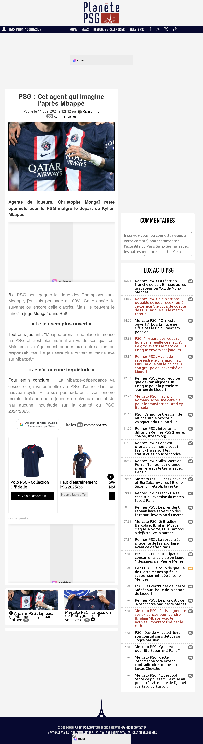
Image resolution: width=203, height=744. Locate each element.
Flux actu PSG (157, 270)
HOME (73, 29)
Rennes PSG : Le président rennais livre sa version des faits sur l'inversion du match (159, 511)
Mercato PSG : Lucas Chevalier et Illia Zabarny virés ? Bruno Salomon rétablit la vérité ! (160, 482)
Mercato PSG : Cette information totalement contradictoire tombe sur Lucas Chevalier (156, 663)
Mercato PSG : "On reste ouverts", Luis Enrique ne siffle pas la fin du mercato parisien (157, 326)
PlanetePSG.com (84, 727)
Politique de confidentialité (112, 733)
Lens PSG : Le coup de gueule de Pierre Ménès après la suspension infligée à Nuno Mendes (160, 573)
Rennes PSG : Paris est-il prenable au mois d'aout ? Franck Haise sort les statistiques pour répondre (158, 448)
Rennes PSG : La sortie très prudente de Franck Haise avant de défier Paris (157, 543)
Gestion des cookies (144, 733)
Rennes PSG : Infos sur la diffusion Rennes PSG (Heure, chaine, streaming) (160, 432)
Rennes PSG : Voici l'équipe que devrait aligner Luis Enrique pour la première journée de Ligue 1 (157, 384)
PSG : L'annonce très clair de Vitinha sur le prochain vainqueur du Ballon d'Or (158, 418)
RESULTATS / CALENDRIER (109, 29)
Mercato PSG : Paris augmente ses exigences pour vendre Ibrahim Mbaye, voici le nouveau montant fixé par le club (160, 618)
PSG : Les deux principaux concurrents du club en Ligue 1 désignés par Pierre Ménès (159, 557)
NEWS (85, 29)
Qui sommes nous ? (82, 733)
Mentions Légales (58, 733)
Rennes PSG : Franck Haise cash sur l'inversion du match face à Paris (159, 497)
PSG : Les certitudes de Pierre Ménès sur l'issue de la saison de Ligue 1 (160, 590)
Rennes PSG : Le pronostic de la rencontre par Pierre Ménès (160, 602)
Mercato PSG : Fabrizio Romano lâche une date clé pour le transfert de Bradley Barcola (159, 402)
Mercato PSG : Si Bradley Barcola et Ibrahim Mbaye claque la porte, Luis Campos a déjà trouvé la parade (159, 527)
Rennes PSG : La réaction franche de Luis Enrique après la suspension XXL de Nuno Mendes (160, 286)
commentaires (62, 116)
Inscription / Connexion (23, 29)
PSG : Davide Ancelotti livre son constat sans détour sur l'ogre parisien (158, 636)
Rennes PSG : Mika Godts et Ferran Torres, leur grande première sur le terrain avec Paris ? (159, 466)
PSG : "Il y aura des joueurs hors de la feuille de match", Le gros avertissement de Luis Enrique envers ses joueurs (160, 344)
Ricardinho (91, 111)
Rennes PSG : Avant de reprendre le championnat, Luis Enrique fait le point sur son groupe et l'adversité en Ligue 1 (159, 364)
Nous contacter (136, 727)
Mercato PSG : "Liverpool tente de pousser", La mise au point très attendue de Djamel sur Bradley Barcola (160, 681)
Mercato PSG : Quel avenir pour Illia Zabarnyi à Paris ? (157, 648)
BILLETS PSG (136, 29)
